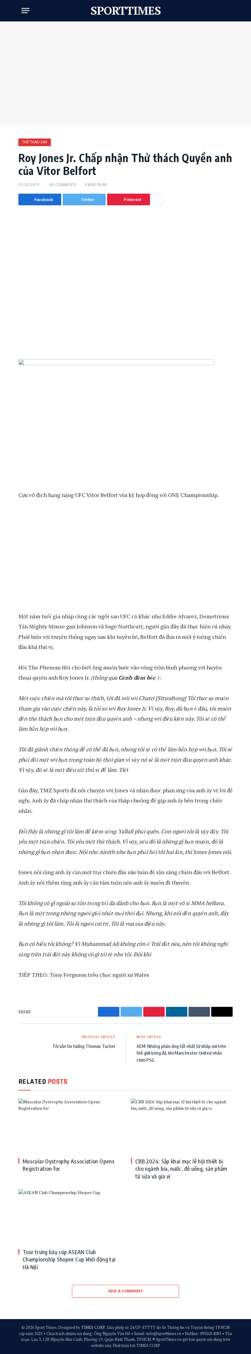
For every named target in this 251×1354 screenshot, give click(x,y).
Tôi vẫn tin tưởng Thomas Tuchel (83, 1046)
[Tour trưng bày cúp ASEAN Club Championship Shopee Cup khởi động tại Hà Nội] (69, 1216)
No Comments (62, 185)
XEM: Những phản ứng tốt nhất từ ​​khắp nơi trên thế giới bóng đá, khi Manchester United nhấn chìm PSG (181, 1053)
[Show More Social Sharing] (158, 199)
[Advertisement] (125, 73)
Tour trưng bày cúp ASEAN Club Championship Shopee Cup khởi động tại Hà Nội (69, 1259)
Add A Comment (125, 1291)
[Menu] (25, 10)
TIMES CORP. (93, 1327)
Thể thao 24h (34, 142)
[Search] (227, 10)
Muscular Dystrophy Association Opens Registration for (68, 1165)
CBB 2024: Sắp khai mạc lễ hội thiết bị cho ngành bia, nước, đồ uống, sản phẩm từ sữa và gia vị (181, 1169)
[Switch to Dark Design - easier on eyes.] (217, 10)
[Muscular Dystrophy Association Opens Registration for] (69, 1125)
